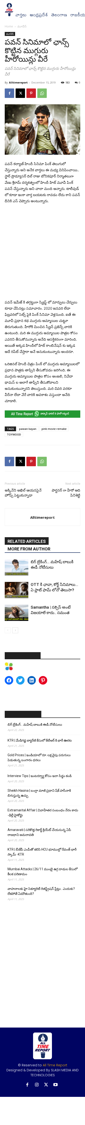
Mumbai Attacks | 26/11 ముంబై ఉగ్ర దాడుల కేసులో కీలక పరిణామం (42, 871)
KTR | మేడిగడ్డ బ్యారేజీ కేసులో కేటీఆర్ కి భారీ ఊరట (40, 740)
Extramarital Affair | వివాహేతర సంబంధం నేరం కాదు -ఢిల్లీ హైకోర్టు (43, 812)
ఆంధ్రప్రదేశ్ (39, 15)
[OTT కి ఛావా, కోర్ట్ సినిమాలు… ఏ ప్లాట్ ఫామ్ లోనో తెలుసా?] (16, 590)
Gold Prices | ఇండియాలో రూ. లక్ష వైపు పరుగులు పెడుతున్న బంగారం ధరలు (39, 757)
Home (9, 26)
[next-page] (15, 630)
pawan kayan (27, 429)
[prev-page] (8, 630)
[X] (20, 93)
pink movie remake (54, 429)
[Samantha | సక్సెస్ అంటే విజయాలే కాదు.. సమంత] (16, 613)
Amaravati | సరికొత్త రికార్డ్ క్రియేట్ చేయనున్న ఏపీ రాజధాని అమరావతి (39, 832)
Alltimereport (18, 82)
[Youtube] (55, 1085)
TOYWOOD (14, 434)
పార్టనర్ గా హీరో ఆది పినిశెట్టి (66, 492)
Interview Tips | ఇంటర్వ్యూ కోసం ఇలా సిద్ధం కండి (40, 776)
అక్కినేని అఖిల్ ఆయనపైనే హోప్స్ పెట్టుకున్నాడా (23, 492)
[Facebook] (9, 93)
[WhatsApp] (42, 93)
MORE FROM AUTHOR (29, 548)
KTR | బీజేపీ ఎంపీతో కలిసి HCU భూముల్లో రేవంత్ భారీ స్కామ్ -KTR (42, 852)
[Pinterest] (31, 93)
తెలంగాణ (59, 15)
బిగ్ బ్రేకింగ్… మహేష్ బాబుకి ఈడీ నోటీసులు (35, 724)
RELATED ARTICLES (27, 541)
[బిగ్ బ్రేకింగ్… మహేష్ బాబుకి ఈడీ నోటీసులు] (16, 567)
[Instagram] (36, 1085)
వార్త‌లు (20, 15)
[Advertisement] (42, 252)
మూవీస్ (21, 26)
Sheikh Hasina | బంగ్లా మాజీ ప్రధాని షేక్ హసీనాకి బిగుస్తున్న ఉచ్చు (39, 793)
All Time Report (55, 1065)
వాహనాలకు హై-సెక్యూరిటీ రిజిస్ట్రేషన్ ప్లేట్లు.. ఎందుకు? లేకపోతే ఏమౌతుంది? (41, 891)
